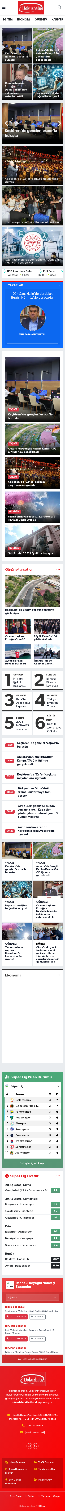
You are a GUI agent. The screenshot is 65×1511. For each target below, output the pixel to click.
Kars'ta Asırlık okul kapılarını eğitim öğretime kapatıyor (23, 703)
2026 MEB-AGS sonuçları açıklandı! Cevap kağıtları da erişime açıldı (23, 725)
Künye (56, 1496)
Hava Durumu (17, 1462)
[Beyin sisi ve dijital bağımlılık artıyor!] (17, 889)
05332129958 (35, 1425)
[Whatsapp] (29, 1446)
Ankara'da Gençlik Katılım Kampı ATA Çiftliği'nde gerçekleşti (35, 761)
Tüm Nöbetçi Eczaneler (34, 1359)
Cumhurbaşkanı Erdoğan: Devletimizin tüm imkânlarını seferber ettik (46, 911)
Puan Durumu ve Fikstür (16, 1471)
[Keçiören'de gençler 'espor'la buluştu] (32, 389)
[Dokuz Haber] (31, 7)
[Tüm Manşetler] (58, 569)
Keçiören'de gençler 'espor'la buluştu (15, 869)
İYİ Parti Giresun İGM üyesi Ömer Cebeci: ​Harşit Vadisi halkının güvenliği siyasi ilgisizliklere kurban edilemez (53, 682)
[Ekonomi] (58, 975)
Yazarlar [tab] (15, 285)
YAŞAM (9, 863)
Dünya (40, 944)
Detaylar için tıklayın (32, 1163)
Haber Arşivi (45, 1479)
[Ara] (59, 8)
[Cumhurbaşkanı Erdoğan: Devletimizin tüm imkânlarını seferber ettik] (48, 889)
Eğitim (20, 718)
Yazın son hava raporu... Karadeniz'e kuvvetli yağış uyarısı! (36, 831)
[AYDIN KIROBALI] (44, 317)
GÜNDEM (40, 19)
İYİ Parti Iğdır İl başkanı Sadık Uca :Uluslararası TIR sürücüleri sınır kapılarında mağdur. (21, 682)
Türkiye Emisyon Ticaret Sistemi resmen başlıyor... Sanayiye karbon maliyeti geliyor (53, 703)
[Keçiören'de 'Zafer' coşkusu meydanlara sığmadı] (32, 472)
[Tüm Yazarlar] (58, 285)
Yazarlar (46, 1496)
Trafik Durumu (46, 1462)
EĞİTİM (7, 19)
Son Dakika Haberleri (13, 1481)
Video (31, 1496)
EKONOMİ (24, 19)
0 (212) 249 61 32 (18, 1317)
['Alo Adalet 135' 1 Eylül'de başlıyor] (32, 540)
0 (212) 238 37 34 (18, 1339)
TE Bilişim (41, 1506)
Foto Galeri (16, 1496)
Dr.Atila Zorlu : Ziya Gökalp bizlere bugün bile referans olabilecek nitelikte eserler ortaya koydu (54, 728)
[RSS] (35, 1446)
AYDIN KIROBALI (44, 334)
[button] (6, 123)
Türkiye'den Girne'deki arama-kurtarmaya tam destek (34, 792)
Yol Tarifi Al (38, 1317)
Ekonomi (13, 975)
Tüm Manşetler (46, 1469)
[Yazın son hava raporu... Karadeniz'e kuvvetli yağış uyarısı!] (32, 507)
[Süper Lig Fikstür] (58, 1176)
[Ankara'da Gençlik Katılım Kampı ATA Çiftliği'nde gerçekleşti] (32, 439)
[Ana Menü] (4, 7)
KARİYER (57, 19)
